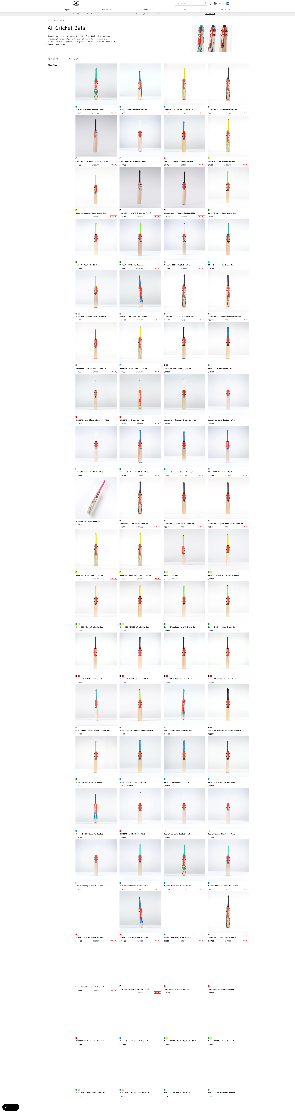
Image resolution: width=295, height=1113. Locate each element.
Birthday (109, 557)
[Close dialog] (189, 529)
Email (108, 546)
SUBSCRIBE (125, 578)
